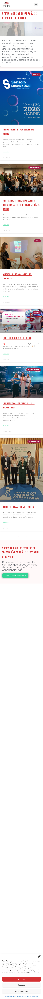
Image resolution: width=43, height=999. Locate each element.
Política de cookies (10, 996)
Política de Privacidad (24, 996)
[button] (40, 957)
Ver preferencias (21, 991)
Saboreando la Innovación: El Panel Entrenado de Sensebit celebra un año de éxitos (21, 204)
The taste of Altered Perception (17, 338)
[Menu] (36, 4)
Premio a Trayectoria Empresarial (18, 506)
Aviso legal (35, 996)
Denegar (21, 985)
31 (26, 537)
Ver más (6, 152)
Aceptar (21, 979)
